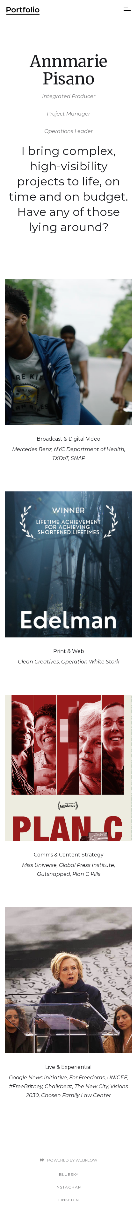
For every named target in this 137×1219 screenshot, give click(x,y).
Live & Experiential (68, 1067)
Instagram (68, 1187)
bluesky (68, 1174)
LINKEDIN (68, 1199)
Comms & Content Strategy (69, 855)
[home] (65, 10)
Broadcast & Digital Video (68, 439)
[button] (127, 10)
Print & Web (68, 651)
